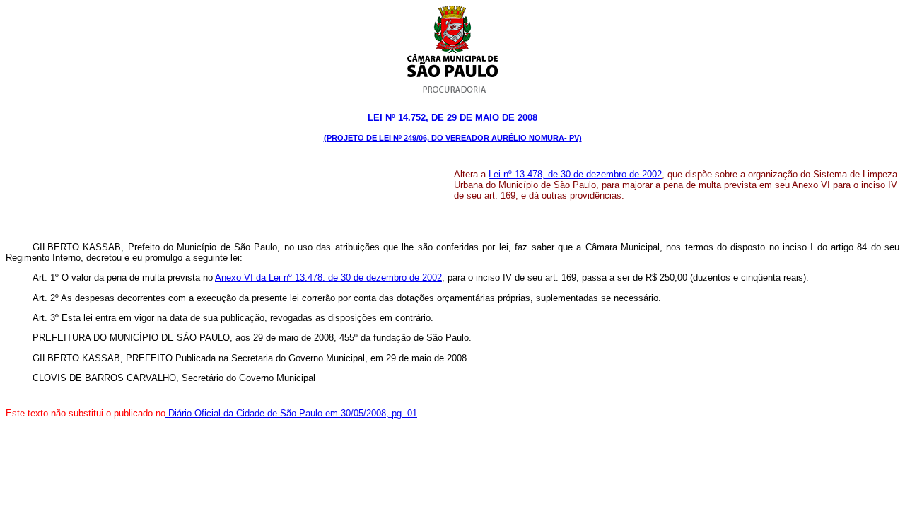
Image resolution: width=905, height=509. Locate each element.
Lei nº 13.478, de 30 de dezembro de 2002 (575, 174)
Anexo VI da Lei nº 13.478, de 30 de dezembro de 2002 (328, 277)
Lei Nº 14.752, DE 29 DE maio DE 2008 (452, 117)
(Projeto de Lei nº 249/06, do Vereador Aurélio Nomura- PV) (453, 138)
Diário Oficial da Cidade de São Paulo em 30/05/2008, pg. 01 (291, 413)
